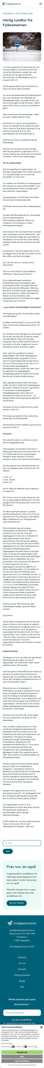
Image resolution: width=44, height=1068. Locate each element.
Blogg (22, 981)
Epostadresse (22, 1004)
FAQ (22, 986)
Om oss (22, 963)
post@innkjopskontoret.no (22, 930)
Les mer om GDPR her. (22, 1020)
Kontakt (22, 969)
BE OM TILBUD (17, 903)
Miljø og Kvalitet (22, 975)
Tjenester (22, 957)
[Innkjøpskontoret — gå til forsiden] (11, 3)
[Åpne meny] (40, 4)
